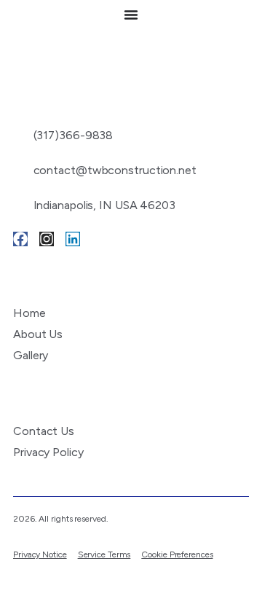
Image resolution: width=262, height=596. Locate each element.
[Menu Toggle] (131, 14)
